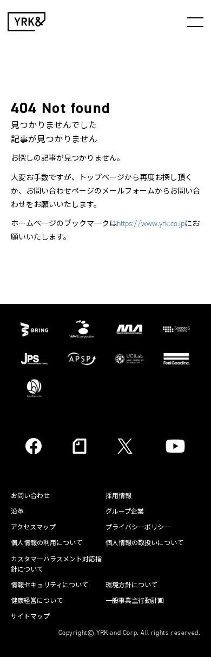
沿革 (17, 511)
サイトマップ (30, 616)
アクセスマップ (33, 527)
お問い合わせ (30, 496)
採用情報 (118, 496)
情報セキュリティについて (49, 585)
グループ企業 (125, 511)
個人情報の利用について (46, 543)
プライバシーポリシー (138, 527)
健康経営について (37, 601)
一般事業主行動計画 (135, 601)
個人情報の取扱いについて (144, 543)
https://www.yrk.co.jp (150, 223)
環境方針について (131, 585)
